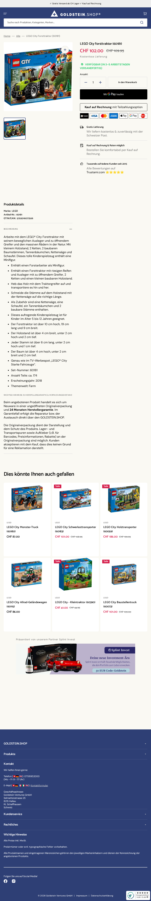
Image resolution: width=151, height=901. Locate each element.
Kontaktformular (39, 785)
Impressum (81, 895)
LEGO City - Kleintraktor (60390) (75, 602)
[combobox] (75, 22)
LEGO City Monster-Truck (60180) (22, 529)
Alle (18, 36)
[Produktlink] (27, 519)
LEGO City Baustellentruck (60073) (120, 604)
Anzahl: (84, 74)
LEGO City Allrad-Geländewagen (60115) (27, 604)
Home (7, 36)
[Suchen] (142, 22)
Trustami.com (96, 172)
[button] (5, 14)
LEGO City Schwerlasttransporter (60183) (75, 529)
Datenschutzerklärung (102, 895)
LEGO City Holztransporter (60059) (119, 529)
